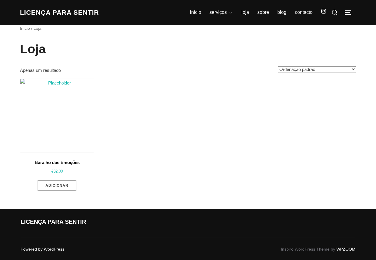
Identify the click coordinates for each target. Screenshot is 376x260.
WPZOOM (345, 249)
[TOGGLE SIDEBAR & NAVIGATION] (350, 12)
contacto (304, 12)
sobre (263, 12)
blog (281, 12)
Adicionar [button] (57, 185)
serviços (218, 12)
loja (245, 12)
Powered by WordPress (42, 249)
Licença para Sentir (59, 12)
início (195, 12)
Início (25, 28)
